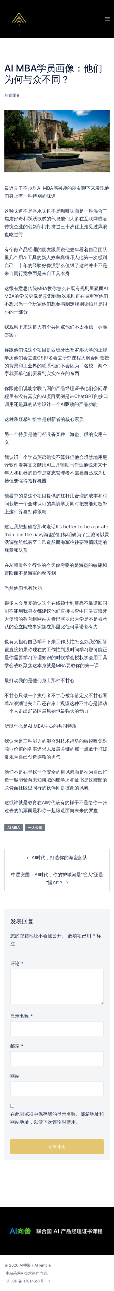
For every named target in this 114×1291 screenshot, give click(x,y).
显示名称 (21, 1016)
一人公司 (35, 827)
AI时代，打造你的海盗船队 (59, 857)
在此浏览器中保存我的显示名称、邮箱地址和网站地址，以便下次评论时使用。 (57, 1118)
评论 (16, 963)
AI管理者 (12, 95)
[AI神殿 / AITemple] (19, 18)
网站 (15, 1076)
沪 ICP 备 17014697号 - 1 (28, 1281)
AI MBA (13, 827)
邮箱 (16, 1046)
